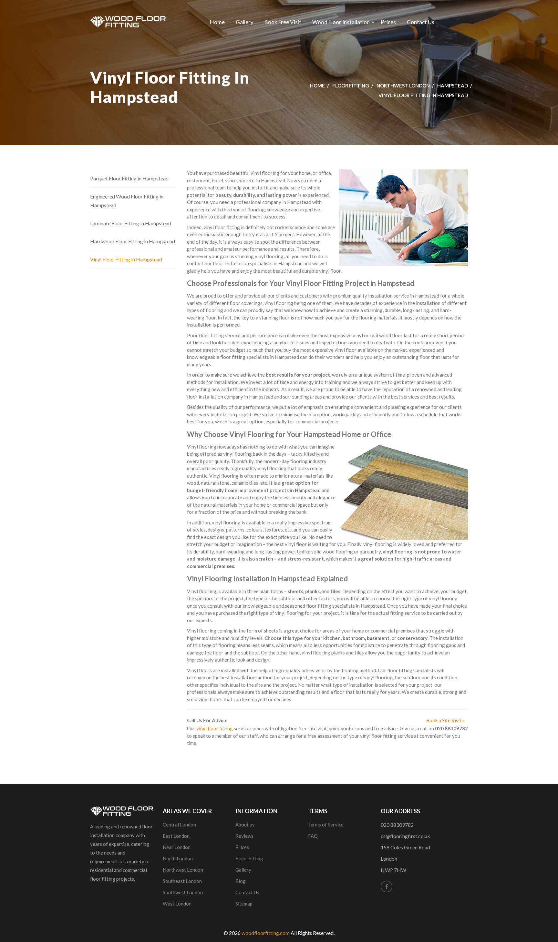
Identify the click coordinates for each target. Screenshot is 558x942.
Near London (177, 847)
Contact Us (420, 22)
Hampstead (452, 85)
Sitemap (244, 904)
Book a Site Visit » (445, 720)
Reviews (244, 836)
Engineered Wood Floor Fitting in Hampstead (126, 200)
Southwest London (183, 892)
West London (177, 904)
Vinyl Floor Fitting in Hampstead (126, 259)
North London (178, 858)
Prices (388, 22)
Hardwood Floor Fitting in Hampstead (132, 241)
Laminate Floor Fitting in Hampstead (130, 223)
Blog (240, 881)
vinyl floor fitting (214, 728)
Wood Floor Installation (341, 22)
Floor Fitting (350, 85)
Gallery (244, 22)
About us (244, 824)
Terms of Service (326, 824)
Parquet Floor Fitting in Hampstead (129, 178)
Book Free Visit (282, 22)
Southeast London (182, 881)
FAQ (313, 836)
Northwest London (403, 85)
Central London (179, 824)
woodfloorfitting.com (266, 933)
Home (217, 22)
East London (176, 836)
